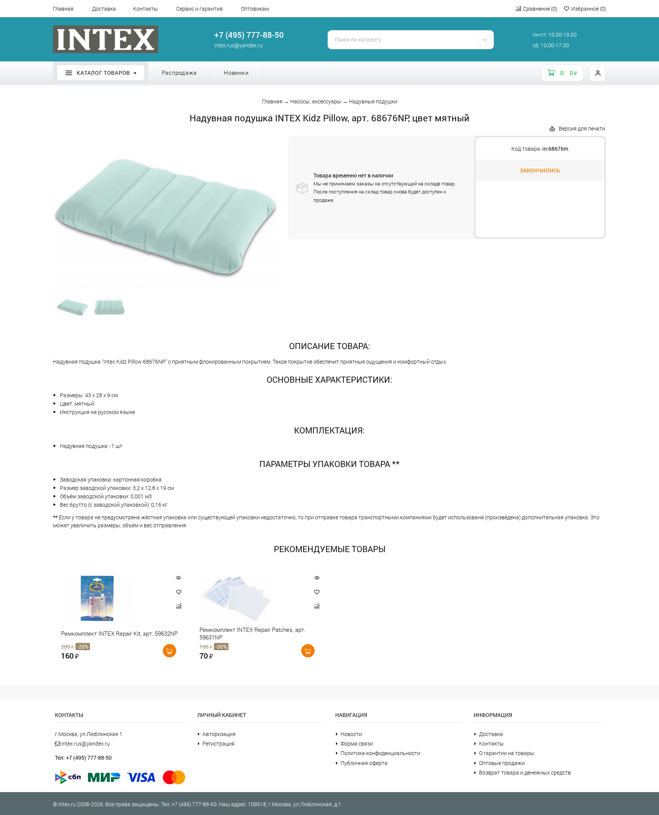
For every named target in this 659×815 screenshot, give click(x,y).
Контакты (145, 8)
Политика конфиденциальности (380, 753)
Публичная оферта (364, 763)
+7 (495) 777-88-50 (249, 34)
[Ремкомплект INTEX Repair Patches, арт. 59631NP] (251, 598)
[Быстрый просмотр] (178, 577)
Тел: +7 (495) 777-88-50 (83, 757)
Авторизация (219, 734)
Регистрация (219, 743)
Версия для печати (582, 128)
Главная (63, 8)
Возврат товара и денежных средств (525, 772)
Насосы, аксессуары (315, 101)
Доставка (104, 8)
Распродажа (179, 72)
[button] (178, 591)
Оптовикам (255, 8)
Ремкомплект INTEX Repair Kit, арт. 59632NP (119, 633)
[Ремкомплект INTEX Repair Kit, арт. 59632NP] (112, 598)
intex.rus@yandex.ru (238, 45)
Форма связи (357, 743)
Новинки (236, 72)
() (540, 8)
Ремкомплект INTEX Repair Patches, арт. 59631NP (252, 633)
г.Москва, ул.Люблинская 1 (88, 734)
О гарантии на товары (506, 753)
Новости (351, 734)
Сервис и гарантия (199, 8)
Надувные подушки (373, 101)
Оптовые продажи (502, 763)
